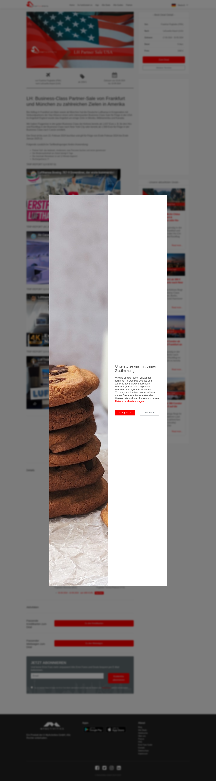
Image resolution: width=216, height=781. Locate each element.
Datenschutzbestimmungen (129, 401)
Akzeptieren (125, 412)
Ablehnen (149, 412)
